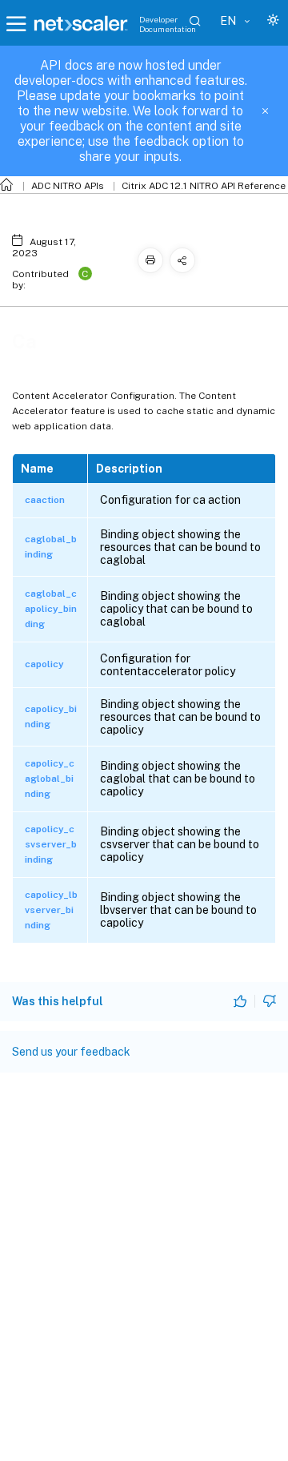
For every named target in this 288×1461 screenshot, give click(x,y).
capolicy (44, 664)
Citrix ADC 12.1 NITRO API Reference (204, 185)
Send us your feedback (71, 1051)
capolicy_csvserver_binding (51, 844)
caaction (45, 499)
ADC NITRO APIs (67, 185)
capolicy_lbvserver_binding (51, 910)
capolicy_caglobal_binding (49, 778)
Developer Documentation (167, 24)
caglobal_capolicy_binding (51, 609)
